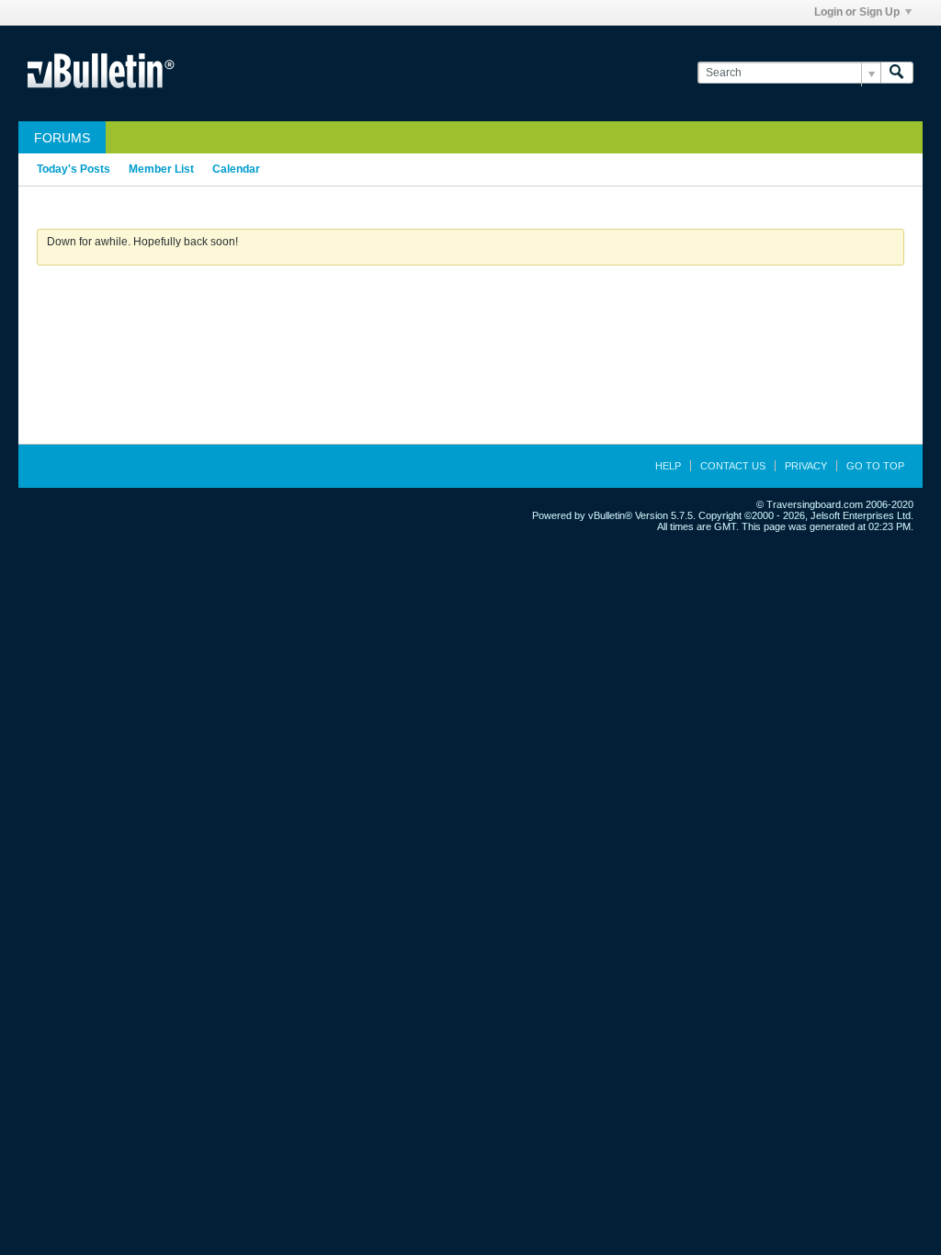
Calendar (236, 169)
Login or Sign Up (857, 12)
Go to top (875, 465)
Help (668, 465)
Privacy (806, 465)
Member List (161, 169)
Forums (62, 137)
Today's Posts (73, 169)
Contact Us (732, 465)
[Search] (896, 73)
